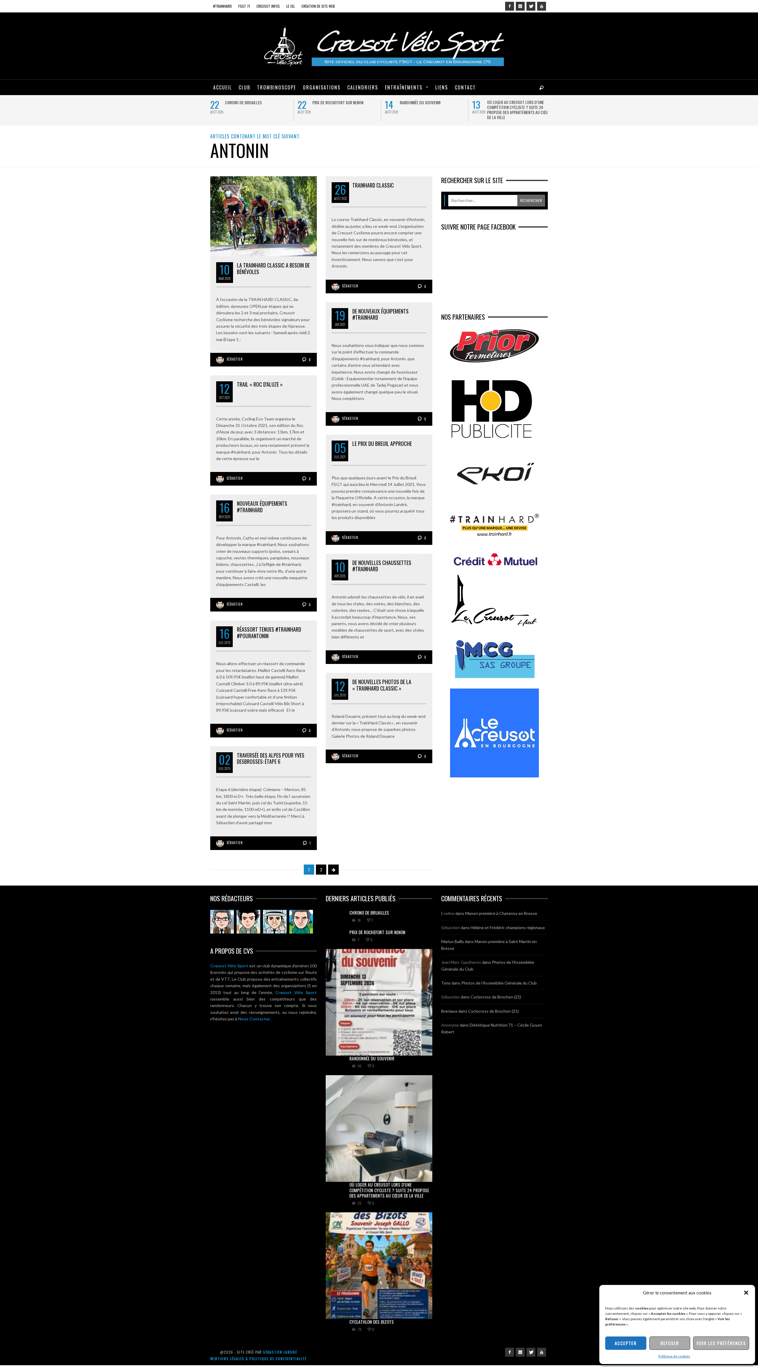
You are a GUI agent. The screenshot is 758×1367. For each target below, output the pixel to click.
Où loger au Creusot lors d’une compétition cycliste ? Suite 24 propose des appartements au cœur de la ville (518, 110)
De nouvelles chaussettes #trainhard (381, 566)
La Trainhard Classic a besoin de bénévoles (273, 268)
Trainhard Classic (373, 185)
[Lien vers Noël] (222, 922)
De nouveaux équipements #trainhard (380, 314)
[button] (746, 1293)
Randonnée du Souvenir (420, 102)
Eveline (448, 913)
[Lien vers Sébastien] (248, 922)
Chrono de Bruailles (243, 102)
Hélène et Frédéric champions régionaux (507, 927)
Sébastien (235, 359)
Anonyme (450, 1024)
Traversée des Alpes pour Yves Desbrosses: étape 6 (270, 758)
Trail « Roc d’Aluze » (260, 384)
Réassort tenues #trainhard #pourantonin (269, 632)
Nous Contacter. (254, 1018)
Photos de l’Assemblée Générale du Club (499, 982)
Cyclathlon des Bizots (371, 1321)
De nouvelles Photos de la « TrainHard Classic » (381, 685)
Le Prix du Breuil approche (382, 443)
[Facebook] (509, 6)
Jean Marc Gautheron (461, 962)
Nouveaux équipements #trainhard (262, 507)
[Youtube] (541, 6)
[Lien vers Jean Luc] (275, 922)
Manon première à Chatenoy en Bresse (501, 913)
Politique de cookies (674, 1356)
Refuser (669, 1343)
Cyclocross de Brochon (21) (495, 996)
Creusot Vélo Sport (229, 965)
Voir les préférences (721, 1343)
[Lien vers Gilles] (301, 922)
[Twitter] (530, 6)
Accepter (626, 1343)
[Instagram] (520, 6)
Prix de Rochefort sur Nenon (337, 102)
